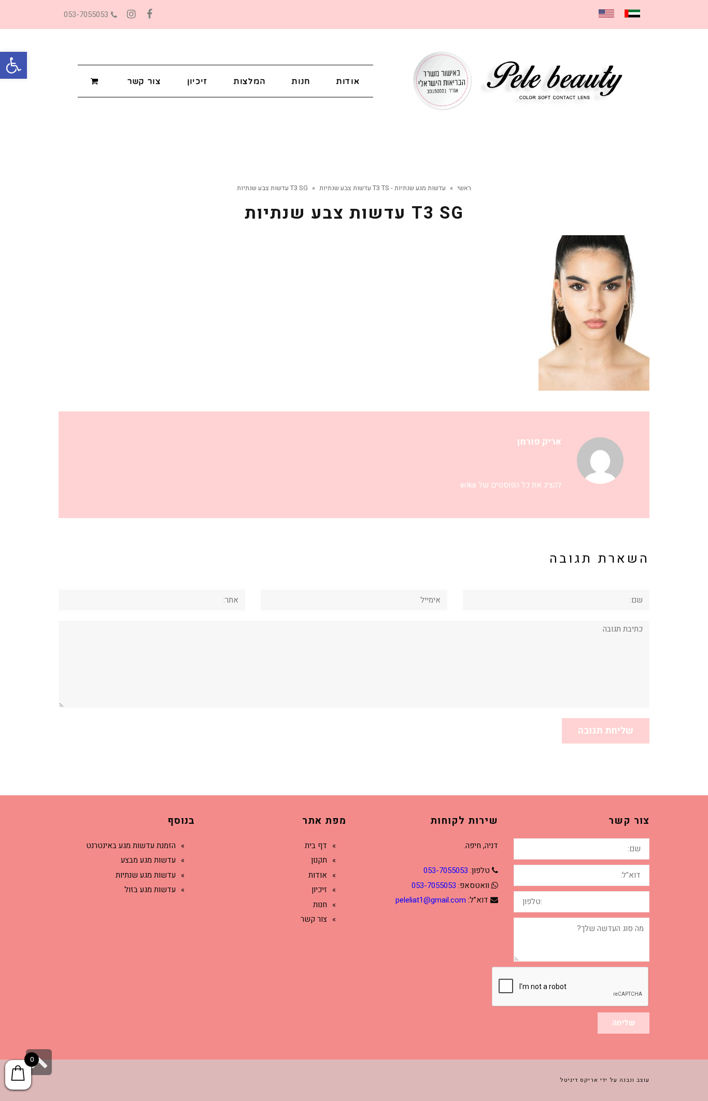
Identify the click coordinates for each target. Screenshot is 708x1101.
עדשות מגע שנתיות (146, 875)
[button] (13, 65)
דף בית (316, 845)
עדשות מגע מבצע (148, 860)
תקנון (319, 860)
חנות (320, 904)
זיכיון (319, 889)
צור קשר (314, 919)
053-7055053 (86, 14)
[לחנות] (96, 80)
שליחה (623, 1022)
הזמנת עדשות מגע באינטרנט (131, 845)
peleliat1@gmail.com (430, 900)
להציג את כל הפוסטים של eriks (510, 485)
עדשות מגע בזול (150, 889)
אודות (317, 875)
